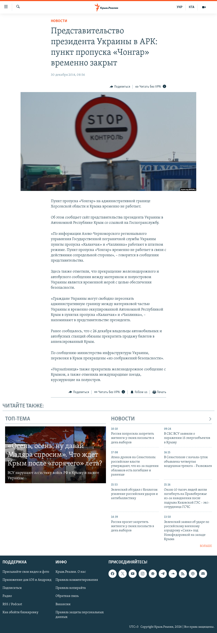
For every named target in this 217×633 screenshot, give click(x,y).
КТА (191, 7)
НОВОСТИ (123, 419)
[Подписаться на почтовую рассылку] (203, 574)
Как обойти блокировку (20, 612)
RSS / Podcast (12, 604)
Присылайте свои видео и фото (26, 572)
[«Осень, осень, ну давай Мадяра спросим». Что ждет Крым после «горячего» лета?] (55, 454)
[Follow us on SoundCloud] (173, 574)
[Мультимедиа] (204, 7)
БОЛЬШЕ (206, 546)
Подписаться (12, 588)
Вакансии (63, 604)
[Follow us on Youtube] (133, 574)
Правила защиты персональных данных (80, 615)
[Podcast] (193, 574)
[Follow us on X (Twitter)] (122, 574)
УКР (179, 7)
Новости (59, 21)
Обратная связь (67, 596)
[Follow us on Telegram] (163, 574)
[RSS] (183, 574)
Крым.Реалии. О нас (71, 572)
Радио (7, 596)
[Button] (120, 87)
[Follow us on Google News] (153, 574)
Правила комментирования (77, 580)
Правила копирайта (71, 588)
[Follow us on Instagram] (143, 574)
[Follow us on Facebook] (112, 574)
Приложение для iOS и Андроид (27, 580)
